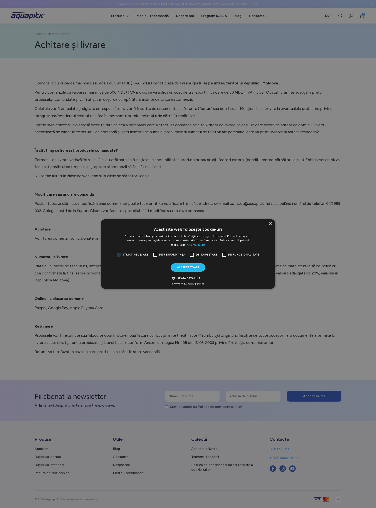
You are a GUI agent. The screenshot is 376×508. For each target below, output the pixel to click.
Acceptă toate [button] (188, 267)
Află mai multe (196, 245)
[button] (187, 278)
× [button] (270, 223)
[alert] (188, 254)
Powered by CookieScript (188, 284)
